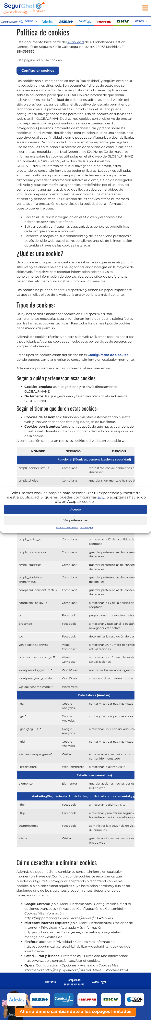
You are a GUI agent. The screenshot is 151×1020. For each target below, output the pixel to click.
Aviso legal (86, 527)
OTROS (139, 21)
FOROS (29, 21)
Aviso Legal (99, 981)
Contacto (50, 981)
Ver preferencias (76, 520)
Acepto (75, 509)
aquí (102, 497)
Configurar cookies (37, 70)
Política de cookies (67, 527)
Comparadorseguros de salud (74, 981)
